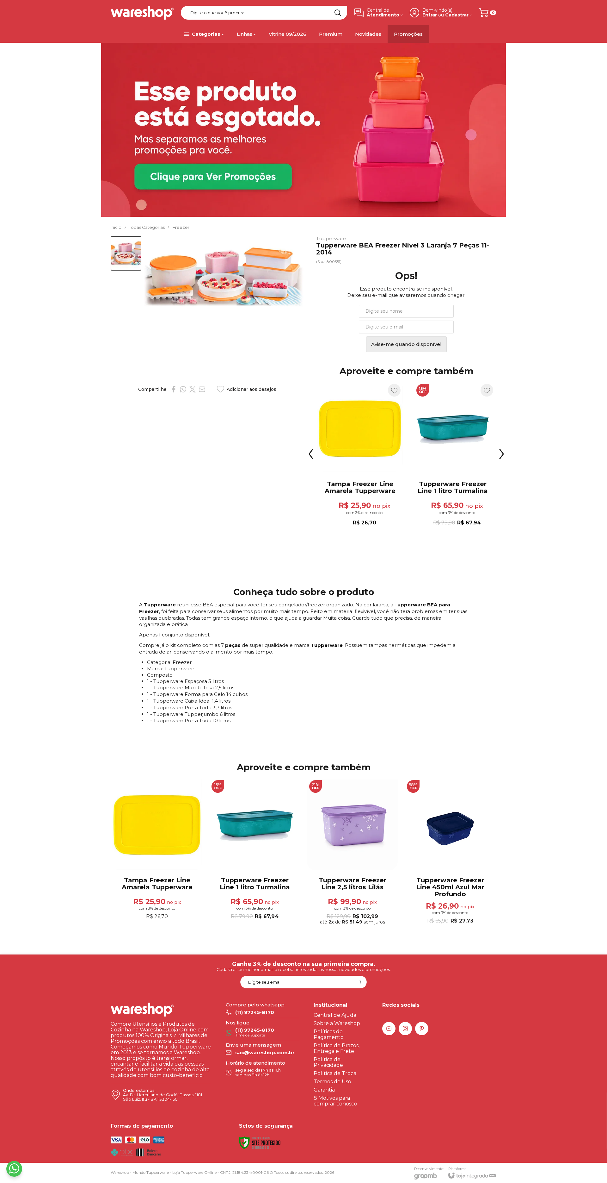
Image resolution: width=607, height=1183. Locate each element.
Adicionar (371, 490)
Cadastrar (457, 15)
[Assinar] (360, 982)
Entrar (429, 15)
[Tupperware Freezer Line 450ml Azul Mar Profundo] (450, 853)
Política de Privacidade (328, 1062)
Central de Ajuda (335, 1015)
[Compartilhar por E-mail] (202, 389)
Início (116, 227)
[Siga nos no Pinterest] (421, 1028)
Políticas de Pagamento (329, 1034)
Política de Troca (335, 1073)
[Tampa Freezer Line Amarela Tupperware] (360, 458)
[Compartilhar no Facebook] (173, 389)
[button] (126, 253)
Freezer (180, 227)
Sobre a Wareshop (337, 1023)
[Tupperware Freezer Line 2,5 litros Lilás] (352, 853)
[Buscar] (337, 13)
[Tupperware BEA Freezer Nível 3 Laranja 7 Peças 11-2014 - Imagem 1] (126, 253)
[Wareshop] (142, 13)
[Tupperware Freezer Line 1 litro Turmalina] (452, 458)
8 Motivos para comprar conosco (335, 1101)
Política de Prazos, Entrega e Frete (336, 1048)
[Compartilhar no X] (192, 389)
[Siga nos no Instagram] (405, 1028)
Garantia (324, 1090)
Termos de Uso (332, 1082)
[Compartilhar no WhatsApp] (183, 389)
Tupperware (331, 238)
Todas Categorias (147, 227)
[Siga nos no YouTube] (388, 1028)
